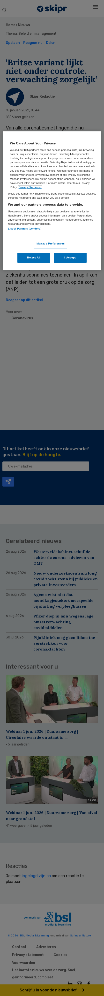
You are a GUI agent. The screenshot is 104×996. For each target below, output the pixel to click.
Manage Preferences (51, 243)
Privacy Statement (30, 187)
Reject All (34, 257)
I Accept (70, 257)
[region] (52, 200)
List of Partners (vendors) (24, 228)
